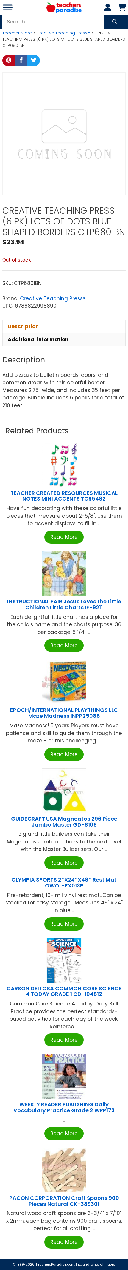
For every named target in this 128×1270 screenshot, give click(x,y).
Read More (64, 537)
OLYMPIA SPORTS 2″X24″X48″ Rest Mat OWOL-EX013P (64, 882)
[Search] (115, 22)
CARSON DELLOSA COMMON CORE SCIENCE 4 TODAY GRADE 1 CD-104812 (64, 991)
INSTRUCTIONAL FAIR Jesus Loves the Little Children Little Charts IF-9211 (64, 604)
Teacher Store (17, 33)
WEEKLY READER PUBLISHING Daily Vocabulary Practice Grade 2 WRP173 (64, 1107)
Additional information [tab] (38, 339)
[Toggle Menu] (8, 7)
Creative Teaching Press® (63, 33)
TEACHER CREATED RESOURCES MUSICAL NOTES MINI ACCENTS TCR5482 (64, 496)
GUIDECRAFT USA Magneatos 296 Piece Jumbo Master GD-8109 (64, 821)
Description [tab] (23, 326)
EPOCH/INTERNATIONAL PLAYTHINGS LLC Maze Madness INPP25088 (64, 713)
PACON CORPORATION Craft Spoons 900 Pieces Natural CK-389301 (64, 1201)
